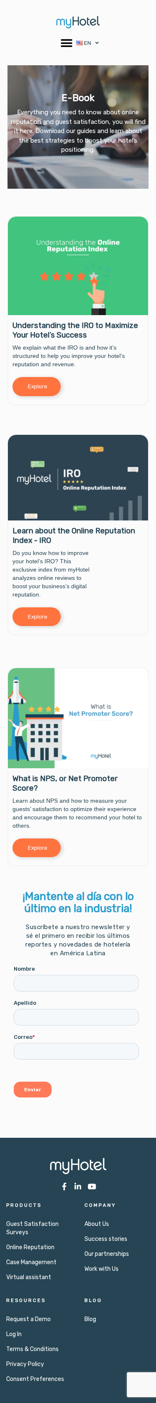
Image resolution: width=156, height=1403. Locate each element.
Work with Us (101, 1268)
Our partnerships (106, 1254)
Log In (14, 1334)
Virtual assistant (28, 1277)
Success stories (105, 1239)
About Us (96, 1224)
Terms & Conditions (32, 1349)
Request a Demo (28, 1319)
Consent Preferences (35, 1379)
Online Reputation (30, 1247)
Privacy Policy (25, 1364)
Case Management (31, 1262)
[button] (66, 43)
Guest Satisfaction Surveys (32, 1228)
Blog (90, 1319)
